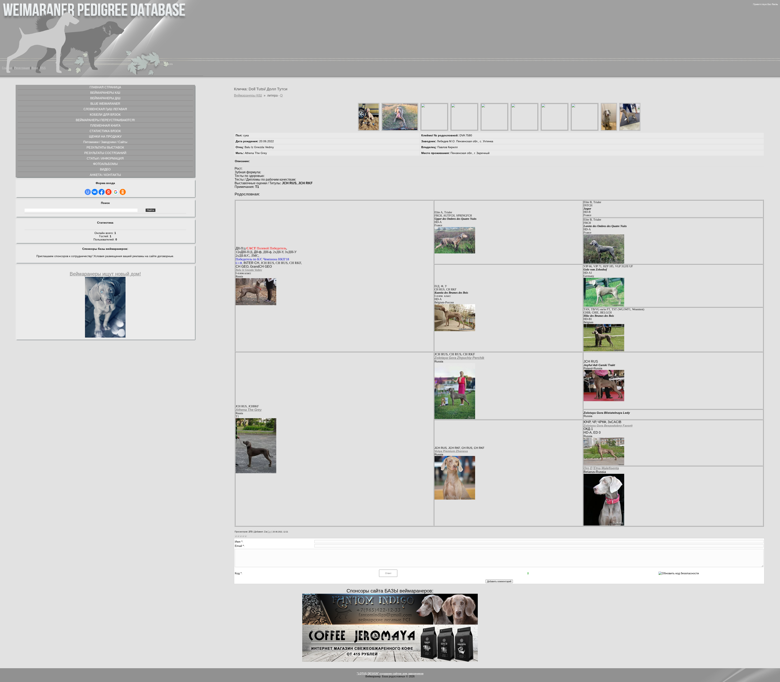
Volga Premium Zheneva (451, 451)
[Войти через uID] (88, 192)
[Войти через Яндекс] (108, 192)
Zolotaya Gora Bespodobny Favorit (608, 425)
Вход (35, 68)
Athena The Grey (249, 410)
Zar (269, 531)
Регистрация (21, 68)
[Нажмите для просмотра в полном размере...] (256, 304)
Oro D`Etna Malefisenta (601, 468)
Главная (7, 68)
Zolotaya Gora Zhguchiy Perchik (459, 358)
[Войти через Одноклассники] (123, 192)
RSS (43, 68)
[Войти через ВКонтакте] (95, 192)
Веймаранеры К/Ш (248, 95)
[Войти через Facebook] (102, 192)
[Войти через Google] (115, 192)
